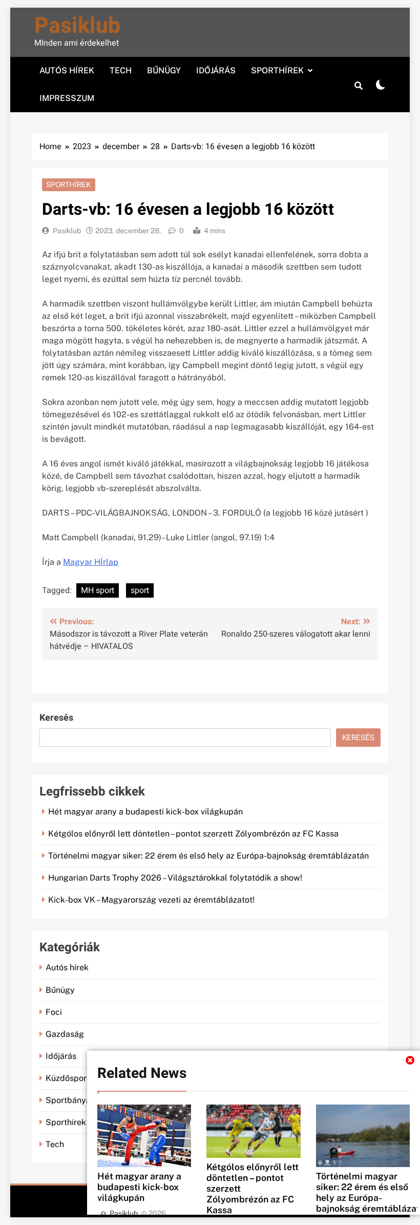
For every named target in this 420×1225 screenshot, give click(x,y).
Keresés (56, 718)
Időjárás (216, 70)
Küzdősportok (72, 1078)
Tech (121, 70)
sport (140, 590)
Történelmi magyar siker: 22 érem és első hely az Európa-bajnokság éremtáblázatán (208, 856)
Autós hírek (66, 70)
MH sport (97, 590)
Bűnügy (164, 70)
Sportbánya (68, 1100)
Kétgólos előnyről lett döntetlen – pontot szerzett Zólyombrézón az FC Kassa (193, 834)
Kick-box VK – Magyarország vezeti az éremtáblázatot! (151, 900)
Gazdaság (65, 1034)
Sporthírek (277, 70)
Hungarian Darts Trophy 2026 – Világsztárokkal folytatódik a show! (175, 878)
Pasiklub (77, 26)
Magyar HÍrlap (90, 562)
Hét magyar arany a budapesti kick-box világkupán (139, 1187)
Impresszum (66, 98)
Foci (54, 1012)
